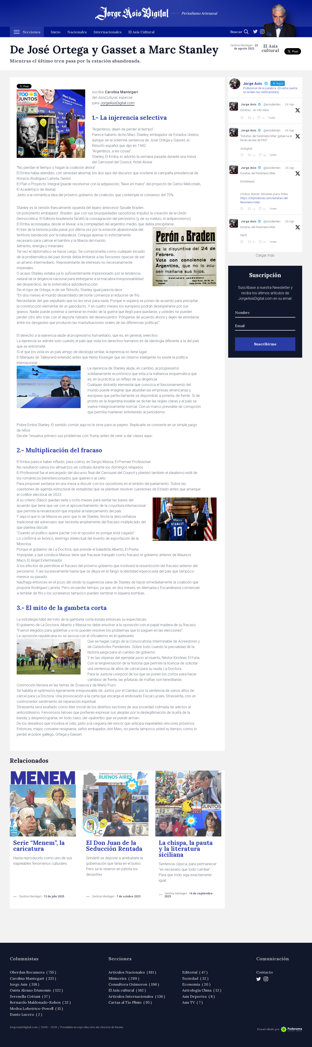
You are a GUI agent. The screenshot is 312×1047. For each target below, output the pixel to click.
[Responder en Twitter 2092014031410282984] (242, 155)
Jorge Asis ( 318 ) (24, 984)
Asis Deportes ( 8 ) (198, 996)
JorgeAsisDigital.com (117, 103)
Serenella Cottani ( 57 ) (30, 996)
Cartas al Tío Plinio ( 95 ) (130, 1002)
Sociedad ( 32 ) (195, 978)
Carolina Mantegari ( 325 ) (33, 978)
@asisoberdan (271, 104)
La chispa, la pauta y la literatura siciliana (186, 848)
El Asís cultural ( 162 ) (127, 990)
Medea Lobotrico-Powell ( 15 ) (36, 1008)
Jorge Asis (248, 104)
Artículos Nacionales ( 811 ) (132, 972)
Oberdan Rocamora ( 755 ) (33, 972)
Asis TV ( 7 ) (192, 1002)
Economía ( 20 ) (196, 984)
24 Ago (289, 104)
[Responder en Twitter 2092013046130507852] (242, 208)
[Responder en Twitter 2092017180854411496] (242, 117)
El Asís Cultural (141, 32)
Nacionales (77, 32)
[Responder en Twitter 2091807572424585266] (242, 242)
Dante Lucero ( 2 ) (26, 1014)
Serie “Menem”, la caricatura (39, 845)
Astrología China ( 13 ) (201, 990)
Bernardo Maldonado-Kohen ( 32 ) (40, 1002)
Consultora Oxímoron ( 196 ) (133, 984)
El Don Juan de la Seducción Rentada (114, 845)
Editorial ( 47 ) (194, 972)
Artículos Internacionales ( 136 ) (136, 996)
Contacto (264, 972)
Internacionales (108, 32)
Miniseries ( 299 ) (123, 978)
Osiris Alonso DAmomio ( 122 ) (36, 990)
